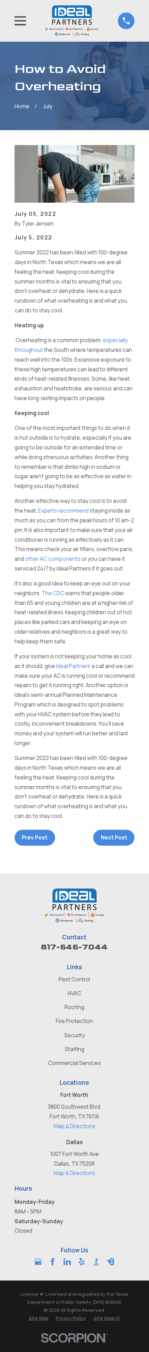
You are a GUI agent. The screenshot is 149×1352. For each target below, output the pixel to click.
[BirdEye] (111, 1262)
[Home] (72, 20)
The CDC (53, 593)
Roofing (74, 1007)
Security (74, 1035)
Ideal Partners (73, 666)
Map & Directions (74, 1126)
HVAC (74, 993)
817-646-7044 (74, 947)
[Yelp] (82, 1262)
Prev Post (34, 837)
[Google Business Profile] (38, 1262)
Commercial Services (74, 1063)
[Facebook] (52, 1262)
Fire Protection (74, 1021)
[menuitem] (39, 1318)
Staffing (74, 1049)
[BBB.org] (96, 1262)
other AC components (52, 559)
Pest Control (74, 979)
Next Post (114, 837)
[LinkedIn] (67, 1262)
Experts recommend (63, 510)
